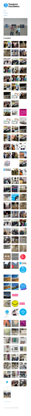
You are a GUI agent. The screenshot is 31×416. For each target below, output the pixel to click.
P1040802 (7, 38)
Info (4, 10)
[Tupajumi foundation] (11, 5)
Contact (5, 15)
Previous (6, 13)
